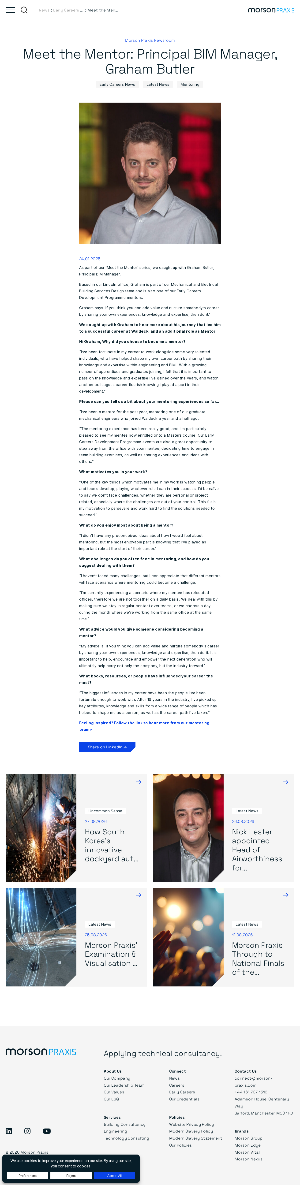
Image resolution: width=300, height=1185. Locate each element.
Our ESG (111, 1099)
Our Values (114, 1092)
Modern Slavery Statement (195, 1138)
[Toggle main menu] (10, 10)
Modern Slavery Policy (191, 1131)
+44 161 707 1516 (251, 1092)
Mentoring (190, 84)
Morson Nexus (248, 1159)
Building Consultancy (125, 1124)
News (174, 1078)
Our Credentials (184, 1099)
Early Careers (182, 1092)
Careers (176, 1085)
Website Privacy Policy (191, 1124)
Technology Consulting (126, 1138)
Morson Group (248, 1138)
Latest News (158, 84)
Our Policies (180, 1145)
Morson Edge (248, 1145)
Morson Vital (247, 1152)
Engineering (115, 1131)
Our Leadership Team (124, 1085)
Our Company (117, 1078)
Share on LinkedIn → (107, 747)
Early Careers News (117, 84)
